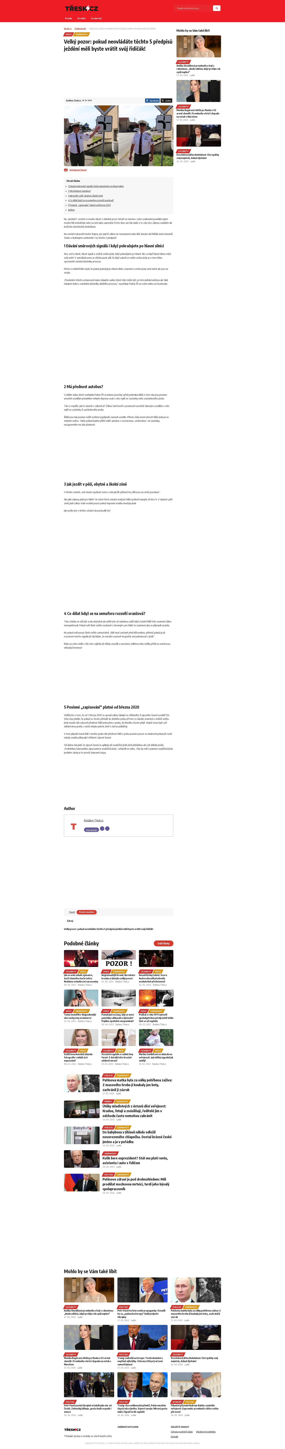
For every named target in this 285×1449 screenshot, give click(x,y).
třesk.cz (68, 28)
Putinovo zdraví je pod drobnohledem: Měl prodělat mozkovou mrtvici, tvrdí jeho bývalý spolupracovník (136, 1184)
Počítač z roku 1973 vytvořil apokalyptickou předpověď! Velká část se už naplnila (156, 1018)
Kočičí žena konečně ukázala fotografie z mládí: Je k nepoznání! (78, 1057)
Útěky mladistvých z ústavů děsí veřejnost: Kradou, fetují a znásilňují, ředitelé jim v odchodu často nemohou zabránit (134, 1111)
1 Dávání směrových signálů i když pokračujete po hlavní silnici (96, 186)
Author (71, 209)
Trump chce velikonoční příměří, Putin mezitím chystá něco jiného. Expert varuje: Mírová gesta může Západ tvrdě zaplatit (142, 1408)
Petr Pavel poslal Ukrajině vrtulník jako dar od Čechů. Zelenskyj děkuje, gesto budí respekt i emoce (88, 1408)
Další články (164, 943)
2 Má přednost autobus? (79, 191)
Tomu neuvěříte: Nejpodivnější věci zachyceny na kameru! (80, 1016)
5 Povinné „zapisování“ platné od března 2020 (89, 205)
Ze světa (81, 18)
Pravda (68, 18)
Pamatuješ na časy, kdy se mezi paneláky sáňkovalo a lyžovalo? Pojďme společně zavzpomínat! (118, 1018)
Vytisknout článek (77, 170)
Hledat (216, 8)
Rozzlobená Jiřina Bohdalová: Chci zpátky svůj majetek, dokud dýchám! (197, 156)
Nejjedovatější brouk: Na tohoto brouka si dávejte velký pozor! (118, 977)
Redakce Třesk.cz (73, 100)
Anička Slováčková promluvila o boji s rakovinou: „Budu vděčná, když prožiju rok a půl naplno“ (198, 68)
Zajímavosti (80, 28)
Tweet (72, 912)
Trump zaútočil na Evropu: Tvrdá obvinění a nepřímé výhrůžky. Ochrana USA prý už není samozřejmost (140, 1361)
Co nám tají (96, 18)
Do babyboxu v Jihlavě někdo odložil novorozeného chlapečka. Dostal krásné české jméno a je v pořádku (137, 1137)
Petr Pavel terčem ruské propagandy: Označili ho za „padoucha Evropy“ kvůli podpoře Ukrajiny (141, 1313)
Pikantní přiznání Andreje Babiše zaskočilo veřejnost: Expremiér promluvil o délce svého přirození (194, 1408)
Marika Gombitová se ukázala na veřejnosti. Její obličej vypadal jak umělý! (156, 1057)
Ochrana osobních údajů (182, 1431)
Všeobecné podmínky (206, 1431)
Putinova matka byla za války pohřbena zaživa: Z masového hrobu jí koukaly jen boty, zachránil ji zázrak (137, 1085)
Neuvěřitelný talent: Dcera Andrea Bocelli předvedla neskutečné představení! (153, 978)
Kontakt (174, 1436)
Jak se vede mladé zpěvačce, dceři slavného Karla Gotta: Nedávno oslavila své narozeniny (81, 978)
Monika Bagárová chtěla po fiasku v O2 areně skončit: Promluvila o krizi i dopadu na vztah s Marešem (197, 113)
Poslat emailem (86, 912)
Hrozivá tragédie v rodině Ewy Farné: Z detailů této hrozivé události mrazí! (117, 1057)
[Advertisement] (118, 76)
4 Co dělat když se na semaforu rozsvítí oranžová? (91, 200)
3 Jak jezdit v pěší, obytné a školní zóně (85, 195)
